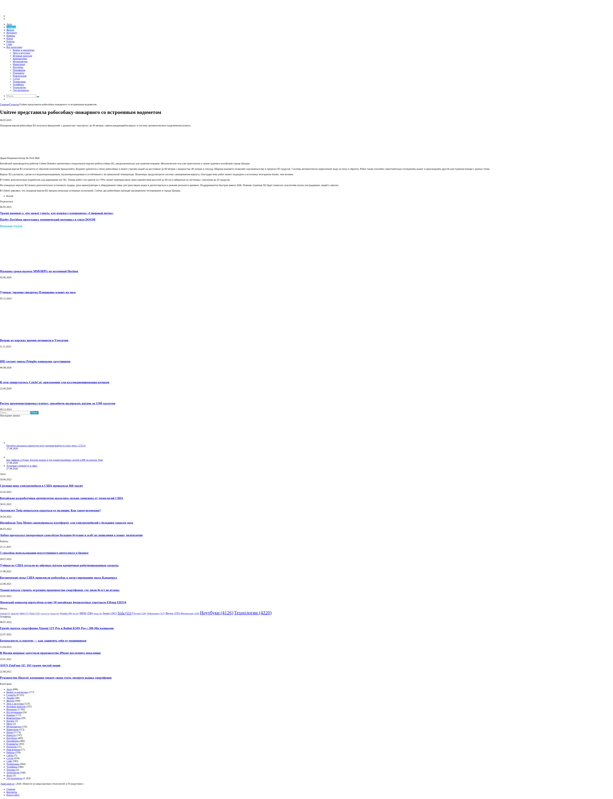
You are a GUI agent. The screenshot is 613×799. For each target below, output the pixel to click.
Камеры (10, 35)
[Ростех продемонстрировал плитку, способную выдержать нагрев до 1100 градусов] (4, 397)
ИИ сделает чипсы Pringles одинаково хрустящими (35, 361)
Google (45, 614)
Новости (11, 735)
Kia (76, 614)
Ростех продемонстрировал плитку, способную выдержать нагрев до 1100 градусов (57, 403)
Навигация (19, 64)
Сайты (10, 755)
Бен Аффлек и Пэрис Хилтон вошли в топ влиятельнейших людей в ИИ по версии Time (54, 460)
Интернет (11, 32)
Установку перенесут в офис (21, 465)
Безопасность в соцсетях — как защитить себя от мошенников (43, 640)
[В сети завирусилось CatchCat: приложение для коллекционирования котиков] (4, 376)
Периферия (19, 70)
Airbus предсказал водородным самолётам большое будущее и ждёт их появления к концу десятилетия (71, 535)
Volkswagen (156, 613)
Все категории (14, 47)
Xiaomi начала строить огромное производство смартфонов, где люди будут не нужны (59, 590)
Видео (173, 613)
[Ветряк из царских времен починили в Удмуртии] (31, 334)
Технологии (19, 87)
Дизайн (10, 698)
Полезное (11, 746)
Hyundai (66, 613)
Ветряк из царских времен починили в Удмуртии (34, 340)
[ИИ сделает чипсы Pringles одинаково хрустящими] (4, 355)
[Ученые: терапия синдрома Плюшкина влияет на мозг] (4, 286)
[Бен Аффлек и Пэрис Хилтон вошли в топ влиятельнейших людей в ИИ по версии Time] (10, 457)
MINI (86, 613)
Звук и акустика (21, 53)
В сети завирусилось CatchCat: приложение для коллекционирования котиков (54, 382)
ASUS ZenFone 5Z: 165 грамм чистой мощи (30, 665)
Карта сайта (12, 795)
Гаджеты (11, 27)
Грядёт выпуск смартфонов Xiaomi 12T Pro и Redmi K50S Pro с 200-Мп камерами (57, 628)
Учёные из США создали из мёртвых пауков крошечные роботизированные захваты (59, 565)
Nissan (98, 614)
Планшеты (18, 73)
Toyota (139, 613)
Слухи (16, 78)
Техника (10, 769)
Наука (9, 38)
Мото (9, 723)
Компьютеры (20, 58)
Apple (15, 613)
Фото (9, 775)
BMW (24, 613)
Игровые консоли (22, 55)
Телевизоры (19, 81)
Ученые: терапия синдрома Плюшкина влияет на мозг (38, 292)
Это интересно (21, 90)
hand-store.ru (7, 783)
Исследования (14, 712)
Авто (9, 24)
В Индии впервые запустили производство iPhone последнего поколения (50, 653)
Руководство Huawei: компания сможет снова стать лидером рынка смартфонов (56, 677)
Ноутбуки (18, 67)
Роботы (10, 41)
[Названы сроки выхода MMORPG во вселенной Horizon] (31, 265)
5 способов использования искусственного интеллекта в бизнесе (44, 553)
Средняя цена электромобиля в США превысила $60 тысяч (41, 485)
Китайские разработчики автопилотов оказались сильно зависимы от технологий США (61, 498)
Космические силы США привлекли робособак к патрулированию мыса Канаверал (58, 577)
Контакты (11, 792)
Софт (9, 44)
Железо (10, 30)
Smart (110, 613)
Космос (10, 721)
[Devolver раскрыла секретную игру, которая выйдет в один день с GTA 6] (24, 442)
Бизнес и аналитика (23, 50)
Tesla (125, 613)
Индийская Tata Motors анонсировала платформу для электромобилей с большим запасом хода (66, 522)
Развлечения (19, 76)
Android (5, 614)
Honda (55, 614)
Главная (4, 104)
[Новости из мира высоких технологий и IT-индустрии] (24, 10)
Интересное (190, 613)
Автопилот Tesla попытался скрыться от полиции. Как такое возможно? (50, 510)
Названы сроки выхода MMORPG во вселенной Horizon (39, 271)
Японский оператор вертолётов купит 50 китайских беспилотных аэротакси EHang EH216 (63, 602)
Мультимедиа (20, 61)
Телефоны (18, 84)
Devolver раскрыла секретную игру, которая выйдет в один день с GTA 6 (46, 445)
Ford (35, 613)
